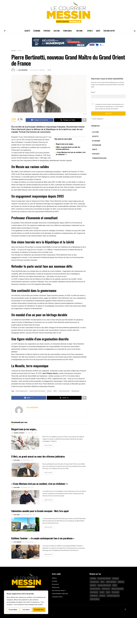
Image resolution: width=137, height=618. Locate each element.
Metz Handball (111, 582)
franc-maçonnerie (21, 391)
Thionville (115, 592)
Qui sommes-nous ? (59, 591)
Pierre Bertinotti (64, 391)
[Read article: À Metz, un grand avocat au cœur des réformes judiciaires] (25, 470)
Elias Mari (17, 460)
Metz (55, 391)
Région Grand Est (117, 589)
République (75, 391)
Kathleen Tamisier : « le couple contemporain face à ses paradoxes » (42, 538)
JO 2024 (93, 578)
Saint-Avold (94, 592)
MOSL (114, 585)
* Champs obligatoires (97, 119)
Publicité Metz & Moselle (60, 594)
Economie (96, 141)
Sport (108, 592)
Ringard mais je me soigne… (65, 144)
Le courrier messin (104, 578)
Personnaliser (13, 610)
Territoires (67, 30)
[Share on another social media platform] (84, 120)
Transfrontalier (99, 158)
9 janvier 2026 (26, 487)
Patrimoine (96, 145)
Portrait (47, 30)
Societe (95, 136)
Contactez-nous (57, 597)
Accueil (13, 51)
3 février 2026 (26, 460)
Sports (90, 30)
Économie (36, 30)
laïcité (49, 391)
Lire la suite (49, 445)
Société (27, 30)
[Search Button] (134, 31)
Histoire (79, 30)
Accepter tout (39, 610)
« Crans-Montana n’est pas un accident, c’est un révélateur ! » (71, 153)
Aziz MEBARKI (22, 70)
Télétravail (94, 596)
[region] (26, 602)
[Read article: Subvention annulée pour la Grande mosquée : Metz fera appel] (25, 524)
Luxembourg (94, 582)
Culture (57, 30)
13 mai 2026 (30, 433)
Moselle (93, 585)
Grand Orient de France (37, 391)
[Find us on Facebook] (4, 31)
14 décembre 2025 (28, 542)
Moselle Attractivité (104, 585)
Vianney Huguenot (19, 433)
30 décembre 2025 (27, 515)
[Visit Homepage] (68, 12)
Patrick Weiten (95, 589)
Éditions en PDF (109, 30)
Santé (98, 30)
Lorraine (115, 578)
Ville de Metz (95, 599)
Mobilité (120, 582)
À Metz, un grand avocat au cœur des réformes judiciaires (68, 148)
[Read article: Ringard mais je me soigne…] (25, 443)
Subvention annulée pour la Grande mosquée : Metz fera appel (40, 511)
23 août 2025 (34, 70)
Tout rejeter (26, 610)
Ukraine (102, 596)
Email (93, 92)
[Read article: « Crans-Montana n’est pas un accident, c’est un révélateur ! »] (25, 497)
